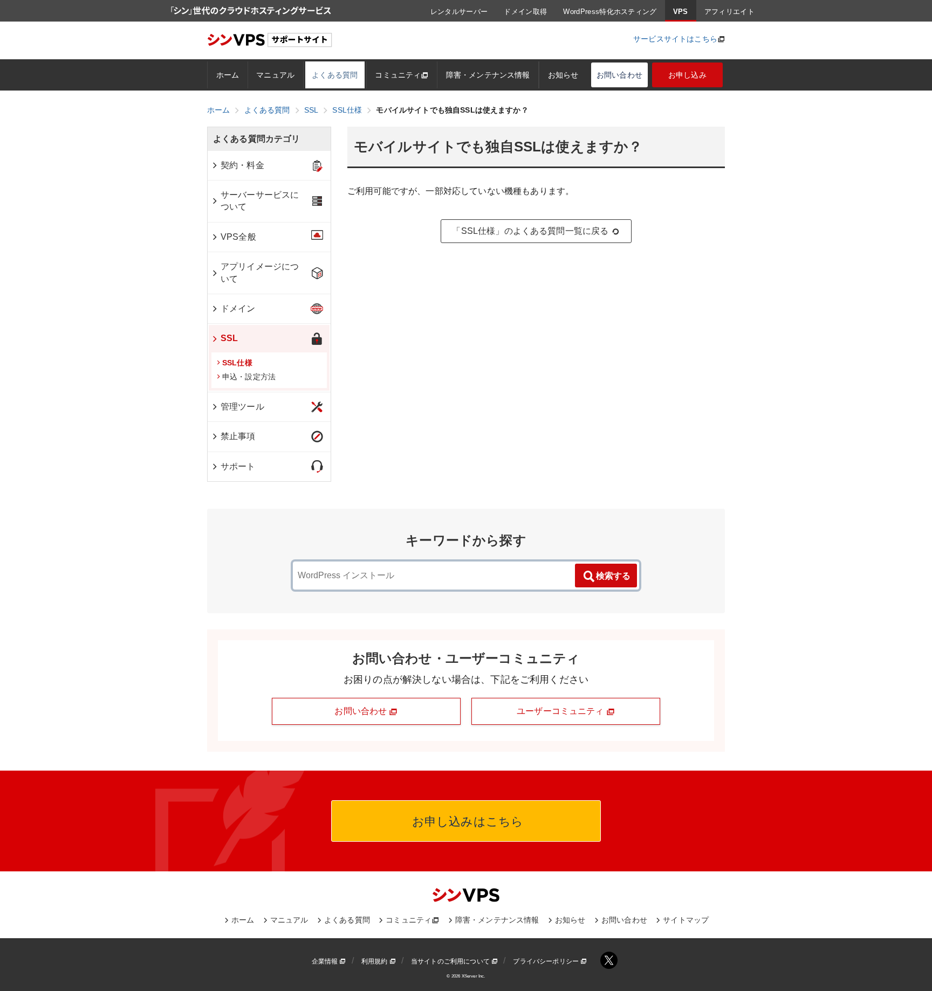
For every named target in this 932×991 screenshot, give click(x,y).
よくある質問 (335, 75)
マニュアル (275, 75)
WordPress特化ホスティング (609, 12)
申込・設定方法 (249, 376)
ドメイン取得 (525, 12)
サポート (238, 466)
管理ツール (242, 406)
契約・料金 (242, 165)
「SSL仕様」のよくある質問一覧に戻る (530, 230)
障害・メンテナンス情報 (488, 75)
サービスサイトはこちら (675, 38)
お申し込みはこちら (466, 821)
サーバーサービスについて (260, 200)
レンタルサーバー (459, 12)
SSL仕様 (237, 362)
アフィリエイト (729, 12)
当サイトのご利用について (451, 961)
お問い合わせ (619, 75)
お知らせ (563, 75)
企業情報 (326, 961)
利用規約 (375, 961)
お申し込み (687, 75)
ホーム (227, 75)
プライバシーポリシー (546, 961)
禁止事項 (238, 436)
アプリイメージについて (260, 272)
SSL (229, 338)
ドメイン (238, 308)
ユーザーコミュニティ (561, 711)
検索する (613, 575)
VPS (680, 12)
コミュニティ (398, 75)
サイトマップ (686, 920)
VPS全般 (238, 236)
